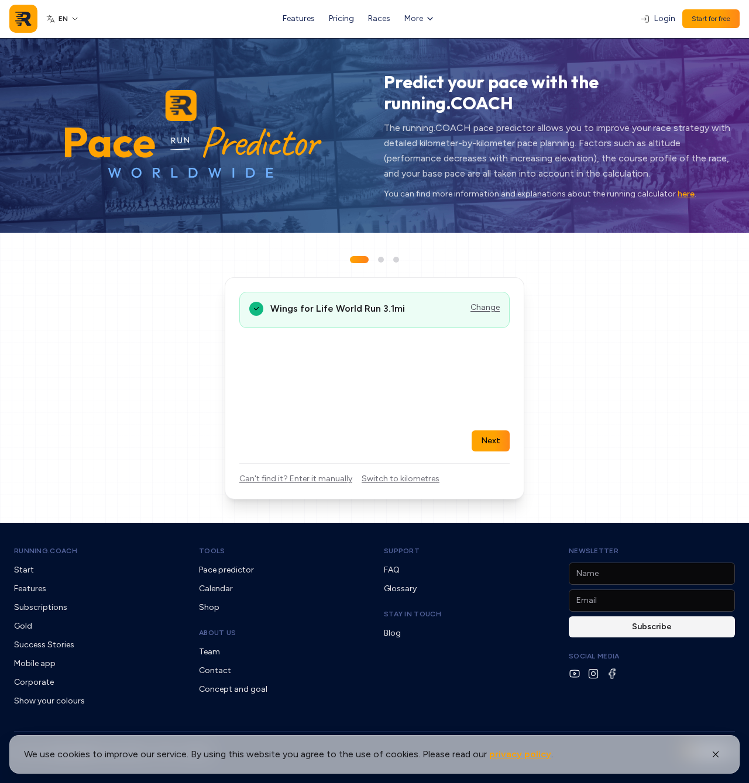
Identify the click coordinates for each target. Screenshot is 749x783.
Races (379, 18)
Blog (392, 633)
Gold (23, 626)
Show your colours (49, 701)
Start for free (711, 19)
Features (299, 18)
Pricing (341, 18)
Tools (212, 551)
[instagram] (593, 673)
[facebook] (612, 673)
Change (485, 307)
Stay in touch (412, 614)
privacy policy (520, 754)
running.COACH (45, 551)
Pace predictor (226, 570)
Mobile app (35, 663)
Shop (209, 607)
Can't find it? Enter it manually (295, 479)
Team (209, 652)
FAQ (392, 570)
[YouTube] (574, 673)
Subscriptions (40, 607)
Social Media (594, 656)
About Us (217, 633)
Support (402, 551)
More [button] (413, 18)
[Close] (715, 754)
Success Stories (44, 645)
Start (24, 570)
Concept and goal (233, 689)
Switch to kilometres (400, 479)
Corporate (34, 682)
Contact (215, 670)
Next (490, 441)
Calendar (216, 589)
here (686, 194)
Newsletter (594, 551)
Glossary (400, 589)
